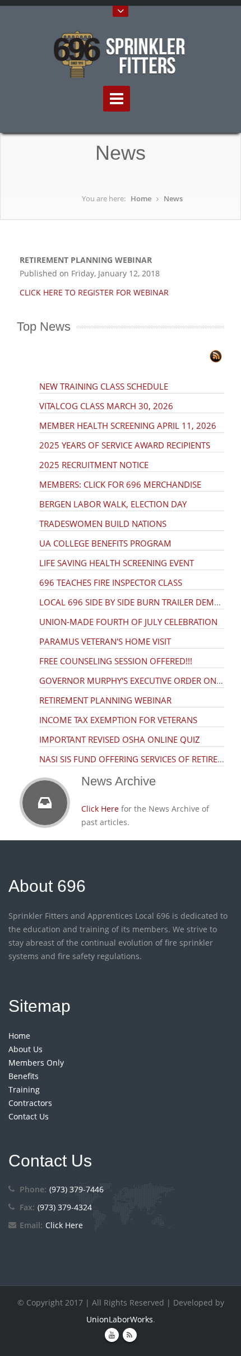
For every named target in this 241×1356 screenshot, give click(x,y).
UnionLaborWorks (119, 1319)
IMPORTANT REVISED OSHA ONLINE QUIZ (119, 739)
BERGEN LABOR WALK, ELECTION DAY (113, 504)
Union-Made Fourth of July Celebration (128, 621)
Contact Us (28, 1116)
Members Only (36, 1062)
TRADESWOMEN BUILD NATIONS (102, 523)
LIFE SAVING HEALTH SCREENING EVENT (116, 562)
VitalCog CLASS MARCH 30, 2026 (106, 405)
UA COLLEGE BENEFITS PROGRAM (105, 543)
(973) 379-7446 (76, 1189)
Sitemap (39, 1006)
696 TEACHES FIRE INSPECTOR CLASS (110, 582)
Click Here (100, 808)
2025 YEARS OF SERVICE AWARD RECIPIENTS (124, 445)
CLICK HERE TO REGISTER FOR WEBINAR (94, 292)
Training (24, 1089)
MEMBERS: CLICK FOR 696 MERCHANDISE (120, 484)
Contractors (30, 1103)
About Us (25, 1049)
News (173, 198)
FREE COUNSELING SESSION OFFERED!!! (115, 661)
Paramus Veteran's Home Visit (105, 641)
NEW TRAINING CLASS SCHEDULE (103, 386)
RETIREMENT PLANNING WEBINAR (105, 700)
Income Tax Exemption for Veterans (118, 719)
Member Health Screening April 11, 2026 (127, 425)
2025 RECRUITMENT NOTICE (94, 464)
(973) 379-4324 (65, 1207)
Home (141, 198)
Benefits (23, 1076)
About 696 (47, 886)
